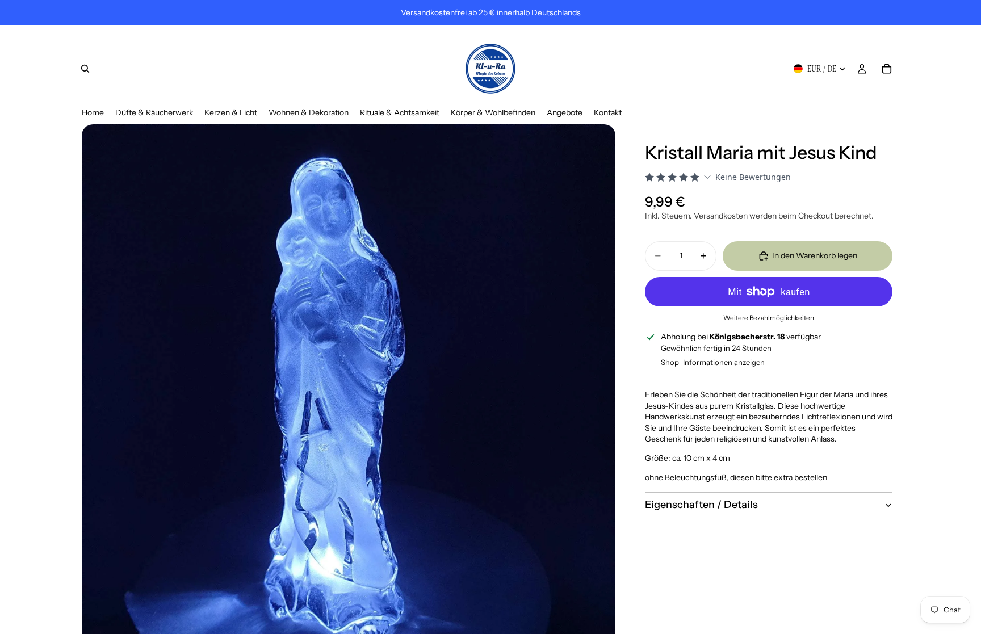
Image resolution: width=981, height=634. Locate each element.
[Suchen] (85, 68)
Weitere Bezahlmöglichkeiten (768, 318)
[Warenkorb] (886, 68)
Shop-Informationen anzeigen (713, 362)
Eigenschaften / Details (701, 504)
